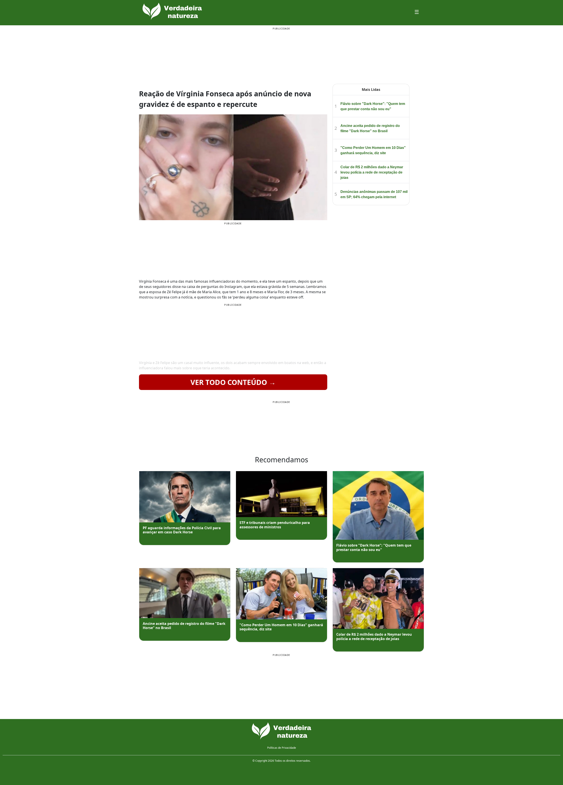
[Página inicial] (281, 731)
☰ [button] (416, 11)
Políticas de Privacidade (281, 748)
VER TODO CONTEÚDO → (233, 382)
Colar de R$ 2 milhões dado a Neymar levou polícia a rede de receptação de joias (371, 172)
